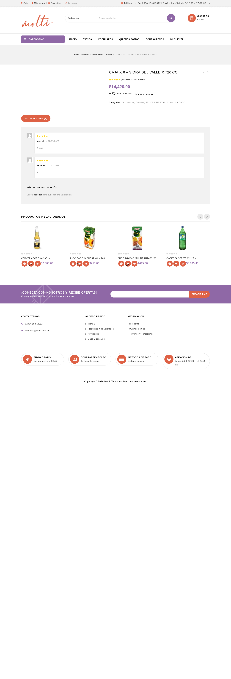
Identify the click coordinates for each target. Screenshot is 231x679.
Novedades (93, 334)
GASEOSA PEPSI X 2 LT (203, 72)
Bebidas (85, 55)
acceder (38, 195)
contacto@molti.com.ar (37, 330)
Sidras (109, 55)
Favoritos (56, 3)
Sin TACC (180, 102)
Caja (25, 3)
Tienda (87, 39)
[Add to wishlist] (31, 264)
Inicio (73, 39)
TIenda (91, 324)
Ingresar (72, 3)
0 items (200, 19)
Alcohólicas (98, 55)
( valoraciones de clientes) (133, 80)
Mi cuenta (39, 3)
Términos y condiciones (141, 334)
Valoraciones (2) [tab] (35, 118)
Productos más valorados (101, 329)
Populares (105, 39)
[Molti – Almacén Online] (37, 20)
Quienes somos (129, 39)
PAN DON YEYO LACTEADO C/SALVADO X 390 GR (207, 72)
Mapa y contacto (96, 339)
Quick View (38, 264)
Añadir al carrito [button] (25, 264)
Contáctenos (155, 39)
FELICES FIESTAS (155, 102)
